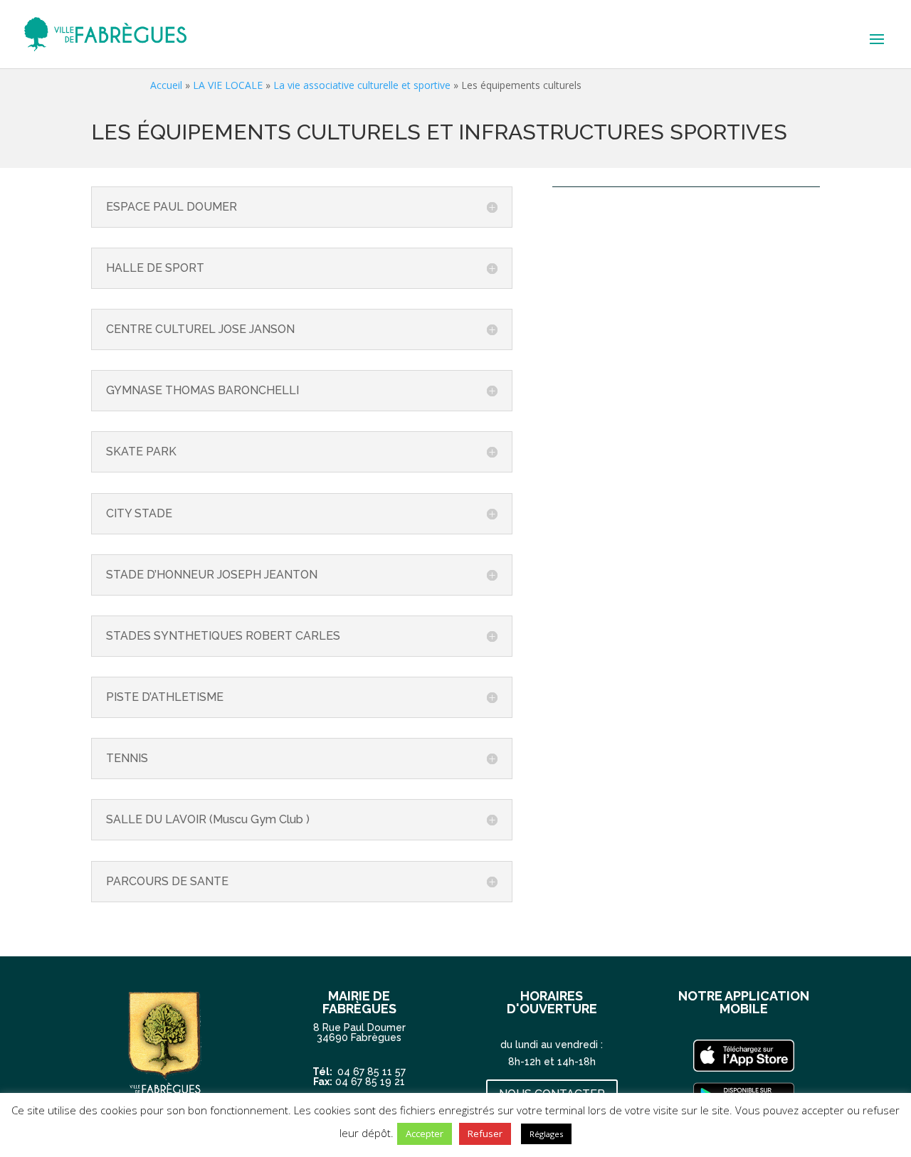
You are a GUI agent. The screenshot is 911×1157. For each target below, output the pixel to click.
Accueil (166, 85)
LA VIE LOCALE (228, 85)
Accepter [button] (424, 1133)
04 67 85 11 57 (371, 1071)
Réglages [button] (546, 1134)
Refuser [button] (485, 1133)
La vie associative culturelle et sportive (362, 85)
